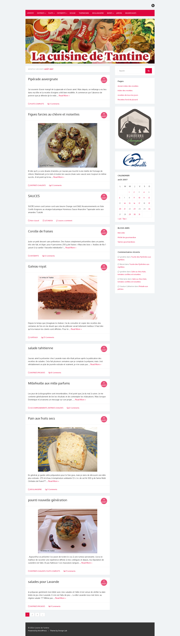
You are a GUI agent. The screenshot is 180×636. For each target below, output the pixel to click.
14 (125, 203)
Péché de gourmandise (127, 237)
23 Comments (48, 337)
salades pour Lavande (43, 582)
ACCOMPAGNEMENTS (38, 408)
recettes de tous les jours (128, 95)
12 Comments (56, 185)
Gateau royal (37, 266)
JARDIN (119, 13)
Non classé (34, 220)
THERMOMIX (84, 13)
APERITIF (30, 13)
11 (144, 198)
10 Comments (55, 373)
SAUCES (34, 196)
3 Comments (54, 104)
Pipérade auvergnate (43, 79)
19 (149, 203)
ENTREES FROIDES (37, 373)
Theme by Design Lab (58, 631)
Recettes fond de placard (128, 100)
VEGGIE (73, 13)
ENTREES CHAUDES (38, 185)
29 (130, 214)
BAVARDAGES (130, 13)
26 (149, 209)
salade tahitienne (40, 348)
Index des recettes (125, 90)
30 (135, 214)
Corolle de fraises (40, 231)
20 (120, 209)
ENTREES (40, 13)
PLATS (50, 13)
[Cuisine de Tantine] (90, 41)
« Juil (119, 219)
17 (139, 203)
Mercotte (121, 233)
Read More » (64, 95)
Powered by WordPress (37, 631)
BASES (109, 13)
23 (134, 209)
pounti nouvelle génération (47, 500)
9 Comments (70, 571)
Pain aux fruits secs (41, 418)
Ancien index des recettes (128, 86)
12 (149, 198)
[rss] (153, 5)
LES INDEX (49, 220)
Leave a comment (65, 220)
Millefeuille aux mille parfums (49, 383)
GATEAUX (34, 337)
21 (124, 209)
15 (129, 203)
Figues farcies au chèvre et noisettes (53, 114)
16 (134, 203)
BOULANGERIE (98, 13)
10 (139, 198)
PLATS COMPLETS (37, 104)
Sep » (125, 219)
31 (139, 214)
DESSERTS (61, 13)
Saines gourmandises (126, 242)
